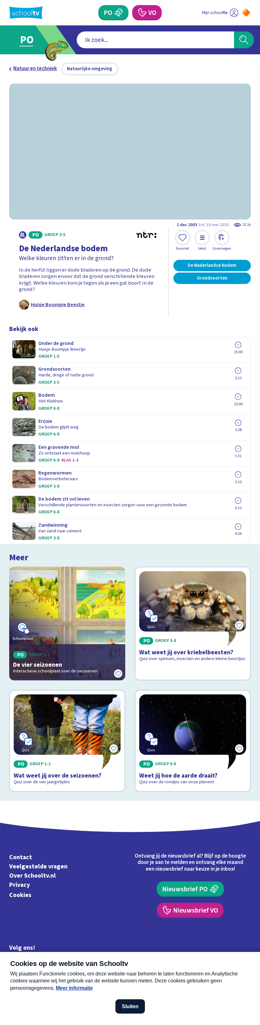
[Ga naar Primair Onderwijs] (31, 39)
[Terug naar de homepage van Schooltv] (26, 12)
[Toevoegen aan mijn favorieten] (118, 673)
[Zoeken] (244, 39)
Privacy (19, 884)
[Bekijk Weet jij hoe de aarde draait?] (192, 741)
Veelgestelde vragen (38, 866)
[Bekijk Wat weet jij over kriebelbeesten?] (192, 623)
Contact (20, 857)
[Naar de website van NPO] (246, 12)
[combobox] (155, 39)
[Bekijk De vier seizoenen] (67, 623)
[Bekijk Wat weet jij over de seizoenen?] (67, 741)
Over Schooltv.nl (32, 875)
